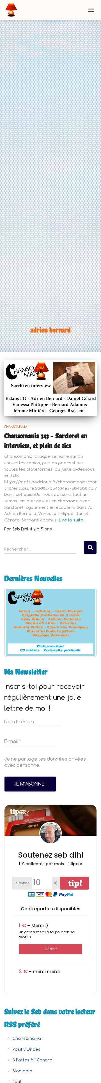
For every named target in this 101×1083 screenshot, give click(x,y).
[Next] (85, 622)
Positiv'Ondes (26, 1049)
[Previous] (16, 622)
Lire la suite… (72, 520)
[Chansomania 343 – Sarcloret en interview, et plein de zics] (50, 388)
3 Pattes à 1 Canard (32, 1060)
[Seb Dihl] (13, 10)
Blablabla (22, 1070)
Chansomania (15, 426)
